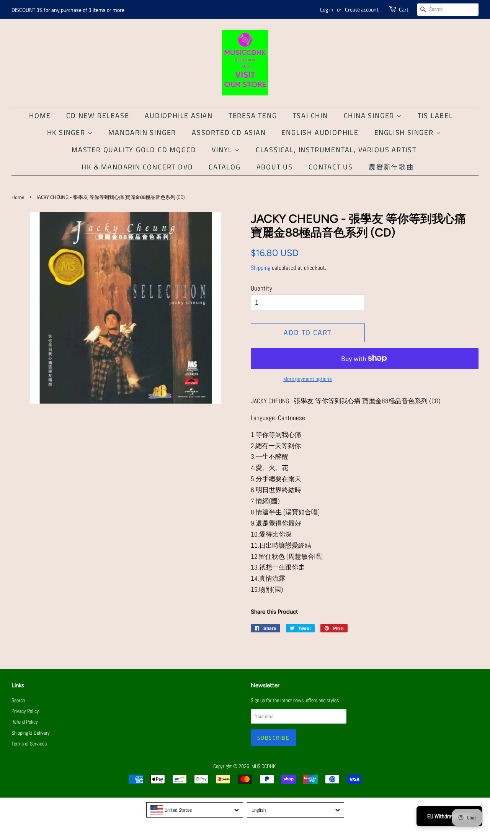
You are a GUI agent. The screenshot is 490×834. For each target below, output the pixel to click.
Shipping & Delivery (30, 732)
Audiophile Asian (179, 115)
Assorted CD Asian (229, 132)
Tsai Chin (310, 115)
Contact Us (331, 167)
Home (40, 115)
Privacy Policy (25, 711)
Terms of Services (29, 743)
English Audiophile (319, 132)
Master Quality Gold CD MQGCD (134, 149)
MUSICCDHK (264, 766)
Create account (362, 9)
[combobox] (194, 810)
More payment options (307, 379)
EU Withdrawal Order (449, 816)
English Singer (405, 132)
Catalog (225, 167)
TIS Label (435, 115)
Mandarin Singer (142, 132)
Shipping (260, 268)
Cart (403, 9)
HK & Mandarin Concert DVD (137, 167)
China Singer (370, 115)
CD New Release (97, 115)
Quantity (261, 288)
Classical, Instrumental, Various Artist (336, 149)
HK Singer (67, 132)
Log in (326, 9)
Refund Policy (24, 721)
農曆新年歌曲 (391, 167)
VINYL (223, 149)
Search (18, 700)
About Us (274, 167)
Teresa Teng (253, 115)
